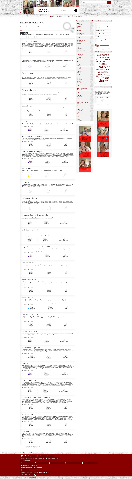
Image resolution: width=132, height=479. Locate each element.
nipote (108, 66)
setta (106, 74)
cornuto (98, 57)
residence (101, 72)
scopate (106, 72)
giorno (97, 59)
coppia (107, 55)
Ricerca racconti (25, 470)
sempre (100, 74)
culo (103, 57)
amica (99, 54)
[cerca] (109, 2)
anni (107, 54)
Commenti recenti (26, 460)
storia (108, 76)
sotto (103, 76)
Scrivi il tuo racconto (26, 467)
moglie (101, 66)
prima (107, 69)
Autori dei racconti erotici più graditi (90, 462)
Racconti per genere (80, 20)
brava (99, 55)
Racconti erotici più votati (39, 458)
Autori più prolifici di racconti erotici (29, 465)
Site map (43, 472)
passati (102, 69)
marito (103, 63)
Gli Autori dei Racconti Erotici (42, 462)
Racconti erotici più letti (27, 458)
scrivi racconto (78, 16)
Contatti (30, 472)
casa (103, 56)
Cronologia (33, 455)
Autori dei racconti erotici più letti (57, 462)
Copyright (36, 472)
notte (98, 69)
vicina (106, 78)
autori (68, 16)
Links (48, 472)
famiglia (107, 57)
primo (100, 71)
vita (101, 80)
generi (60, 16)
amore (103, 54)
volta (106, 80)
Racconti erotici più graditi (52, 458)
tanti (98, 78)
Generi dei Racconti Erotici (27, 462)
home (52, 16)
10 (39, 37)
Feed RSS (24, 474)
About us (24, 472)
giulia (101, 59)
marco (108, 61)
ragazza (105, 71)
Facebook (31, 474)
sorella (98, 76)
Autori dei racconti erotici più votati (73, 462)
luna (104, 59)
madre (107, 59)
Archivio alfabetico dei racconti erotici (46, 455)
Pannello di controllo (37, 467)
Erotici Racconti (25, 455)
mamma (101, 61)
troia (100, 78)
